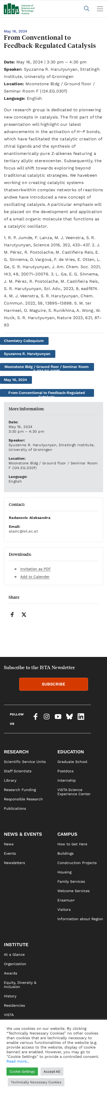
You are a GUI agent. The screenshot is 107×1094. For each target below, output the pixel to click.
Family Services (71, 881)
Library (10, 780)
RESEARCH (16, 751)
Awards (10, 973)
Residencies (14, 1005)
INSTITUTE (16, 944)
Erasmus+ (66, 900)
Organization (15, 964)
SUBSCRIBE (53, 684)
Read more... (18, 1061)
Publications (15, 808)
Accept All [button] (52, 1071)
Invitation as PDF (35, 569)
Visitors (64, 909)
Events (10, 853)
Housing (64, 872)
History (10, 996)
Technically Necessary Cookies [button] (36, 1082)
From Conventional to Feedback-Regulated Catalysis (46, 394)
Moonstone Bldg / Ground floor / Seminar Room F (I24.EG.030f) (46, 368)
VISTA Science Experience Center (74, 792)
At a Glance (14, 954)
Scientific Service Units (25, 762)
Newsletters (14, 863)
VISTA (9, 1015)
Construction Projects (77, 863)
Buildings (65, 853)
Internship (66, 780)
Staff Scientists (17, 771)
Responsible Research (23, 799)
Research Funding (20, 790)
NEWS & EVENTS (23, 834)
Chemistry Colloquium (24, 341)
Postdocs (65, 771)
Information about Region (80, 919)
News (9, 844)
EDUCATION (70, 751)
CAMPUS (67, 834)
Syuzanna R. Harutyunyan (27, 354)
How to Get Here (72, 844)
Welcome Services (73, 891)
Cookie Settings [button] (22, 1071)
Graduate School (72, 762)
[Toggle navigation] (100, 9)
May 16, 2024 (15, 380)
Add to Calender (35, 577)
